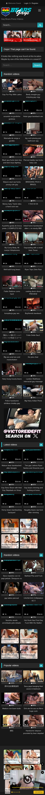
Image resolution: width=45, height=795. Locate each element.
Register (35, 3)
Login (26, 3)
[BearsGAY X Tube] (18, 12)
